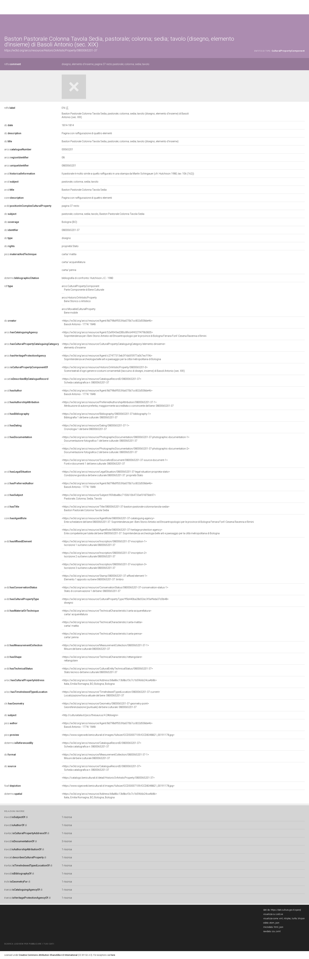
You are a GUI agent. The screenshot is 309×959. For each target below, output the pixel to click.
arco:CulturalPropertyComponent (83, 288)
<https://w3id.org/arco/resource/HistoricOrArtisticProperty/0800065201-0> (123, 369)
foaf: (12, 785)
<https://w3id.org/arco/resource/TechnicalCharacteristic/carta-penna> (102, 635)
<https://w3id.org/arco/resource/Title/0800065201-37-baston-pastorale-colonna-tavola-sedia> (116, 508)
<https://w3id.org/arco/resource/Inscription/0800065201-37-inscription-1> (104, 543)
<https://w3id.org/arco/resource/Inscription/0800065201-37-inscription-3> (104, 566)
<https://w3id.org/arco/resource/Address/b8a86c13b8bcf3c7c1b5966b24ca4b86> (109, 682)
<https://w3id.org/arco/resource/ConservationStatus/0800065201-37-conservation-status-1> (115, 589)
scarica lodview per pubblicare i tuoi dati (29, 944)
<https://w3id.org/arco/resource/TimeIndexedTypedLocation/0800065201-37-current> (111, 693)
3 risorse (67, 841)
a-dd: (27, 205)
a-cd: (19, 173)
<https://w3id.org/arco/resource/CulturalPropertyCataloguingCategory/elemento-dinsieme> (113, 346)
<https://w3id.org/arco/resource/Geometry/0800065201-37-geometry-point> (105, 705)
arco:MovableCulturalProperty (78, 311)
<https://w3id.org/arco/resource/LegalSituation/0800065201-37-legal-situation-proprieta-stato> (116, 473)
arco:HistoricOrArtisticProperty (79, 299)
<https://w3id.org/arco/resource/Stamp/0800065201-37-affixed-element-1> (104, 577)
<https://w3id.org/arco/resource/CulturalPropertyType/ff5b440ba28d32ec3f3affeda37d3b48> (115, 601)
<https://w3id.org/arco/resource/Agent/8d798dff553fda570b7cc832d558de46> (107, 322)
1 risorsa (67, 817)
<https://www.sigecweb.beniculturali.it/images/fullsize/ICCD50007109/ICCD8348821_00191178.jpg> (118, 734)
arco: (17, 149)
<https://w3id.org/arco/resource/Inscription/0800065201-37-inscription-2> (104, 554)
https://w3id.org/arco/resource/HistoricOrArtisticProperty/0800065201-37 (50, 50)
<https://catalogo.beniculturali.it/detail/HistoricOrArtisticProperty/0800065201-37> (108, 777)
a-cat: (26, 378)
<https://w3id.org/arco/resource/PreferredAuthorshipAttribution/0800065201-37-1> (118, 404)
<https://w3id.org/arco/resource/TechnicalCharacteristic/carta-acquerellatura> (106, 612)
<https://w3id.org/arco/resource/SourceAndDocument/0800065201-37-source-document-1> (115, 462)
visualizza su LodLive (273, 914)
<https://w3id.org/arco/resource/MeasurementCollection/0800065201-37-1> (105, 647)
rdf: (8, 286)
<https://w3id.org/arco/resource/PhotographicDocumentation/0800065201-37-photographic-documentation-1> (125, 439)
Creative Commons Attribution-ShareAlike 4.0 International (48, 955)
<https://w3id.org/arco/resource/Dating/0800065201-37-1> (95, 427)
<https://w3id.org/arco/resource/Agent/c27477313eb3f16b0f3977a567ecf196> (111, 357)
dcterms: (21, 278)
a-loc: (24, 680)
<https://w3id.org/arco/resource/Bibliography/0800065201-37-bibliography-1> (106, 415)
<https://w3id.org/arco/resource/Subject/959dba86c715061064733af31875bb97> (109, 497)
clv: (14, 703)
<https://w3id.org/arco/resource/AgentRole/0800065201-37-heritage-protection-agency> (141, 531)
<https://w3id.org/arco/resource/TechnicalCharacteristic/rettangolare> (102, 659)
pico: (20, 254)
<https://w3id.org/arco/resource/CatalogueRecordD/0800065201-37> (101, 380)
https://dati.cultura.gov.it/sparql (286, 910)
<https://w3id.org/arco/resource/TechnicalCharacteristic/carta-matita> (102, 624)
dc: (8, 125)
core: (14, 197)
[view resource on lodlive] (303, 23)
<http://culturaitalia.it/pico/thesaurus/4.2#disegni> (90, 715)
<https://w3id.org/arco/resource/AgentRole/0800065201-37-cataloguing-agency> (158, 520)
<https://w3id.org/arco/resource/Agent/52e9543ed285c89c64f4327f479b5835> (134, 334)
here (113, 955)
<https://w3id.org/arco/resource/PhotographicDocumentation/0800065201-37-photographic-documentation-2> (125, 450)
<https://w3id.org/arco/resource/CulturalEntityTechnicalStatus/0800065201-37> (107, 670)
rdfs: (12, 64)
